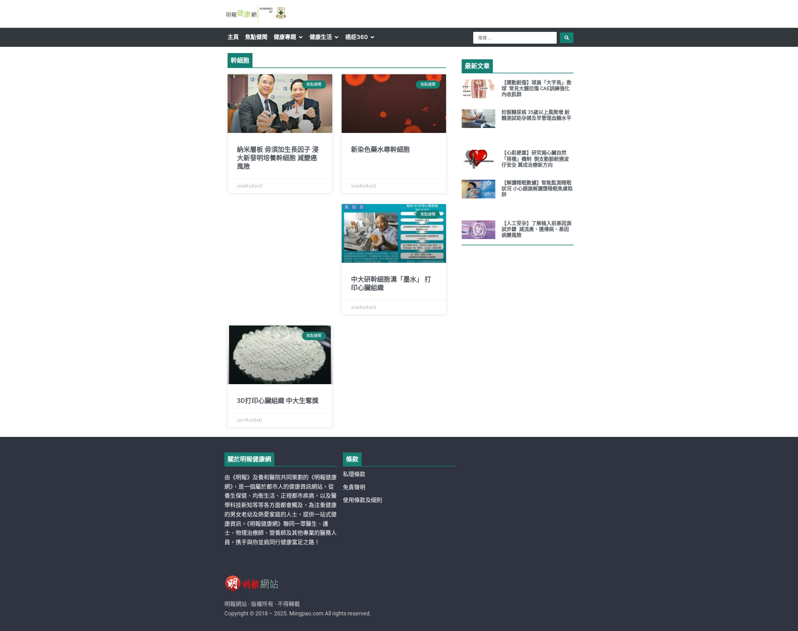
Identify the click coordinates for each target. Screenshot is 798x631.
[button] (288, 37)
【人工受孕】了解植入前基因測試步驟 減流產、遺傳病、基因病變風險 (536, 229)
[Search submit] (567, 37)
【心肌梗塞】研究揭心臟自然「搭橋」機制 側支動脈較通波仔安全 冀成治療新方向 (535, 159)
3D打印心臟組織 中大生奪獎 (278, 400)
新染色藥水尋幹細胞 (380, 149)
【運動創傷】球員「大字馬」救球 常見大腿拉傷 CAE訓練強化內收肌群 (536, 88)
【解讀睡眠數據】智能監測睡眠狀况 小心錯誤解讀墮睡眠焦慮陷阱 (537, 189)
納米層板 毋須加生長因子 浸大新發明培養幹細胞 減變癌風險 (278, 158)
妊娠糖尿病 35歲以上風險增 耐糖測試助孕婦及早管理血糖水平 (536, 115)
